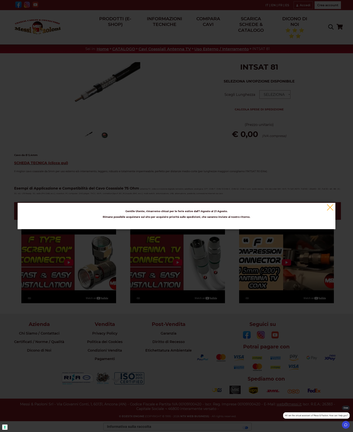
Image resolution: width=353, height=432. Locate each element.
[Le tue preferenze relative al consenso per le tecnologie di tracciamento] (4, 427)
